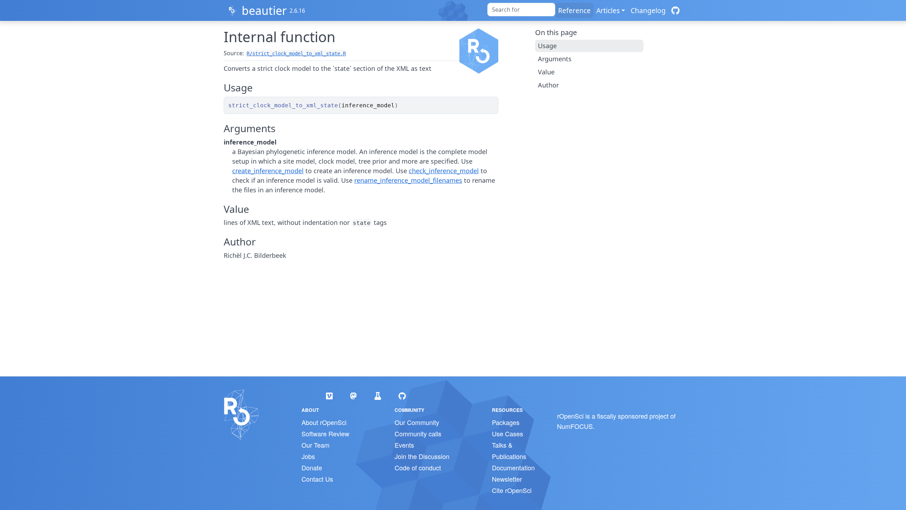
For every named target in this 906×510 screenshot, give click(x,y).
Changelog (648, 10)
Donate (312, 467)
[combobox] (521, 9)
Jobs (308, 456)
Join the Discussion (422, 456)
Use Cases (507, 433)
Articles (608, 10)
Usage (547, 45)
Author (548, 85)
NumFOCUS (575, 426)
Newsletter (507, 478)
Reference (574, 10)
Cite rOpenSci (512, 490)
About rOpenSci (324, 422)
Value (546, 72)
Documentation (513, 467)
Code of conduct (418, 467)
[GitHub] (675, 10)
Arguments (555, 59)
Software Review (325, 433)
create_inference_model (268, 170)
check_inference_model (444, 170)
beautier (264, 10)
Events (404, 444)
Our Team (315, 444)
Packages (506, 422)
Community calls (418, 433)
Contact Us (317, 478)
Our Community (417, 422)
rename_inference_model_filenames (408, 180)
